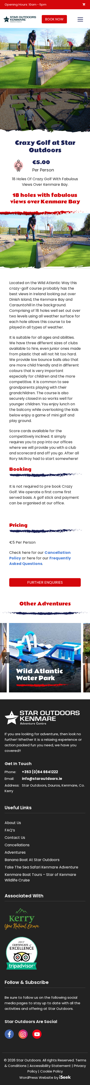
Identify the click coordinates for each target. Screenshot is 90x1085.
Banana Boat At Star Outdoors (32, 859)
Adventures (15, 852)
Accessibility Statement (50, 1065)
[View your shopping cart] (84, 4)
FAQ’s (10, 830)
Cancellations (17, 845)
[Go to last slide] (6, 657)
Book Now (54, 19)
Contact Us (15, 837)
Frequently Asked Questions (40, 560)
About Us (13, 822)
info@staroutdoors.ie (42, 778)
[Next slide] (86, 657)
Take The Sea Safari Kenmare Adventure (41, 867)
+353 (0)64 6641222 (40, 771)
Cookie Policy (51, 1071)
